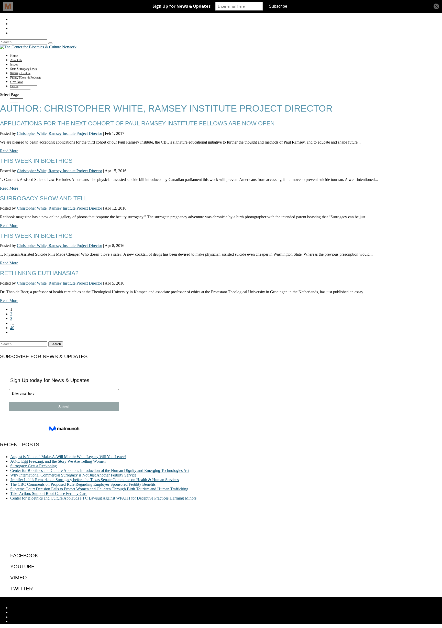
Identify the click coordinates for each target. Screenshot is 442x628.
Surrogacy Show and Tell (43, 198)
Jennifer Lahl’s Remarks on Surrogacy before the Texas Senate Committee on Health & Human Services (94, 480)
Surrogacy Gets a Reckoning (33, 466)
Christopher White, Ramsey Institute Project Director (59, 133)
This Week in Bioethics (36, 160)
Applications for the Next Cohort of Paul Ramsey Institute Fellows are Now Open (137, 123)
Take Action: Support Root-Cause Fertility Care (48, 493)
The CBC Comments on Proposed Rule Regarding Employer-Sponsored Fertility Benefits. (83, 484)
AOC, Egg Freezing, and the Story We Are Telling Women (58, 461)
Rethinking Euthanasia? (39, 273)
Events (14, 86)
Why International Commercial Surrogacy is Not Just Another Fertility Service (73, 475)
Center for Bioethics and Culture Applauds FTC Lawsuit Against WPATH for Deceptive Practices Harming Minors (103, 498)
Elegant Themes (34, 599)
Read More (9, 151)
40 (12, 328)
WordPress (79, 599)
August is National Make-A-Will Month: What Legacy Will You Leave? (68, 456)
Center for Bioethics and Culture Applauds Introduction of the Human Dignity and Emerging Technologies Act (99, 470)
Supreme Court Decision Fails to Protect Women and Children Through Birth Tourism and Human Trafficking (99, 489)
